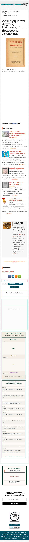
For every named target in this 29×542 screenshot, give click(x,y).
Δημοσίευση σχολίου (8, 271)
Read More (13, 148)
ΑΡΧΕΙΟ (20, 283)
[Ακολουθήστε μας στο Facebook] (9, 276)
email (14, 253)
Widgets (9, 534)
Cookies (25, 534)
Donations (4, 536)
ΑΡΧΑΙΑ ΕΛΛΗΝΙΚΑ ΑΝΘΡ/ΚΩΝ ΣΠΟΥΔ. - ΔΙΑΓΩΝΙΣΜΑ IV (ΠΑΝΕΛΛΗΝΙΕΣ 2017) (12, 434)
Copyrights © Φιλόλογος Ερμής (14, 482)
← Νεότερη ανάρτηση (8, 261)
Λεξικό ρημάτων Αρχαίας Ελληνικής (11, 12)
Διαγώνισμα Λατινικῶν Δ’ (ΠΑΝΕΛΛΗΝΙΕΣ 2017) (12, 421)
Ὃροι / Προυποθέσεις (13, 536)
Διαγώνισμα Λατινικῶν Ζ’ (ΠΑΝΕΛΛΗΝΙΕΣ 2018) (12, 390)
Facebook (15, 123)
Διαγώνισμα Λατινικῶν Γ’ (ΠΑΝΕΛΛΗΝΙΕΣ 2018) (12, 415)
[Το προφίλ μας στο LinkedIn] (13, 276)
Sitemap (4, 534)
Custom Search (17, 534)
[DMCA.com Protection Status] (7, 123)
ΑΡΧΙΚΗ (5, 283)
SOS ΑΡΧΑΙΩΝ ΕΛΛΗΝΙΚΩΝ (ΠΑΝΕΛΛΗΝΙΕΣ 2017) (13, 396)
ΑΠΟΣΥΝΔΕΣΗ (14, 287)
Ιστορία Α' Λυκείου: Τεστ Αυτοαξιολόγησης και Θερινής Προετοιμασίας (13, 409)
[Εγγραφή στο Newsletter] (16, 276)
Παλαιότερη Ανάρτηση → (20, 261)
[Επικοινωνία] (19, 276)
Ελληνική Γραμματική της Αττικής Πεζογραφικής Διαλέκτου (16, 184)
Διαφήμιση (14, 538)
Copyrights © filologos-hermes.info (13, 377)
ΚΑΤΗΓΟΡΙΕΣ (12, 283)
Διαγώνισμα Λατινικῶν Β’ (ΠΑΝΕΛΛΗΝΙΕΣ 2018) (12, 440)
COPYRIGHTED (14, 524)
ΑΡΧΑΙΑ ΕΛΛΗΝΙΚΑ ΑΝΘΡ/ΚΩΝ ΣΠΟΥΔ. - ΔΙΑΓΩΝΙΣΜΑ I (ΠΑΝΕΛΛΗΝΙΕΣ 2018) (12, 402)
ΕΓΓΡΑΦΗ (14, 503)
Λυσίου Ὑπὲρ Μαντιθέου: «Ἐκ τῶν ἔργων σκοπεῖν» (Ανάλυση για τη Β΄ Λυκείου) (12, 451)
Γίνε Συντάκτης (22, 538)
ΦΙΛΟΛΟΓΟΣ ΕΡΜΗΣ (19, 532)
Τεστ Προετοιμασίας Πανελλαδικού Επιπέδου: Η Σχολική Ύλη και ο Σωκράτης (13, 427)
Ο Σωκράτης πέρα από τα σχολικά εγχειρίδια (13, 445)
